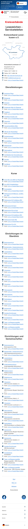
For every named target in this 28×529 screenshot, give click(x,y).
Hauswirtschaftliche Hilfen (11, 126)
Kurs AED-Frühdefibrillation (11, 184)
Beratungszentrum (9, 242)
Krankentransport (8, 136)
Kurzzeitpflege (8, 141)
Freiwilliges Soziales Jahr (10, 116)
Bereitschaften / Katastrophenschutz (13, 247)
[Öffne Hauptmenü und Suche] (25, 12)
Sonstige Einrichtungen (10, 313)
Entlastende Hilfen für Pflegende (12, 107)
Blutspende (7, 98)
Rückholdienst (8, 299)
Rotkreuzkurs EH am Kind (11, 210)
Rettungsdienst (8, 150)
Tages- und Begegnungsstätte (12, 322)
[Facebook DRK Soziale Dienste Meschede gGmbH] (4, 497)
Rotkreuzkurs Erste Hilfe (10, 219)
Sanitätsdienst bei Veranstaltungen (13, 155)
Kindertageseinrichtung (10, 256)
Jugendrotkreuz (8, 252)
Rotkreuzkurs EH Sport (10, 206)
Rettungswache (8, 290)
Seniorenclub (7, 304)
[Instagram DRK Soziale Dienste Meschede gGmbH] (24, 497)
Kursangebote (8, 189)
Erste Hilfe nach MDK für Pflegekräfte (14, 180)
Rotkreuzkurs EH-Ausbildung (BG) (13, 215)
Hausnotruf (7, 121)
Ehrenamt (6, 103)
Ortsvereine (7, 270)
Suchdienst (7, 164)
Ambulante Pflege (8, 93)
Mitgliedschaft (7, 145)
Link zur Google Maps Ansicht (15, 80)
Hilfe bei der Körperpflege (10, 131)
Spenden (6, 159)
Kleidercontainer (8, 261)
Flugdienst (7, 112)
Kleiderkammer (8, 265)
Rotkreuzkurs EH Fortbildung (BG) (13, 200)
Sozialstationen (8, 318)
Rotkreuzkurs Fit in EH (10, 224)
